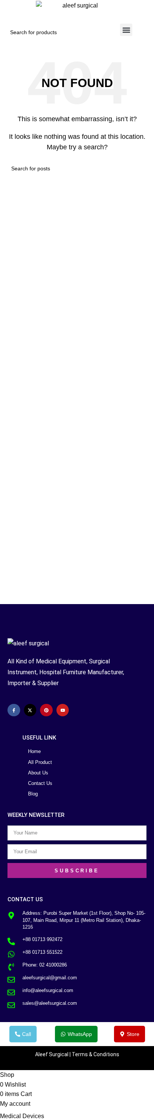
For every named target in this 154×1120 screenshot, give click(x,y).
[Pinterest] (46, 710)
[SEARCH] (97, 32)
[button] (126, 30)
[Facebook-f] (13, 710)
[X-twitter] (30, 710)
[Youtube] (62, 710)
